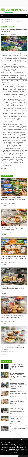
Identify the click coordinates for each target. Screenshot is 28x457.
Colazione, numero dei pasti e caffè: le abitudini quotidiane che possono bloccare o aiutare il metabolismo (13, 347)
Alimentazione (4, 26)
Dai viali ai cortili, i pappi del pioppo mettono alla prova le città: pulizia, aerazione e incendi (18, 428)
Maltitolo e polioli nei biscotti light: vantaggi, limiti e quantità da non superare (14, 228)
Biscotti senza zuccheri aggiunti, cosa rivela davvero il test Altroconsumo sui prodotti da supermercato (12, 317)
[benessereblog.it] (14, 10)
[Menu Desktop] (2, 16)
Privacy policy (21, 439)
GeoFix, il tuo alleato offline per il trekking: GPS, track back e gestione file (18, 366)
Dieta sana (11, 26)
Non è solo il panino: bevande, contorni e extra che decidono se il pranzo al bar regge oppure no (14, 287)
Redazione (5, 439)
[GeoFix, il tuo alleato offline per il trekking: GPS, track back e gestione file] (4, 366)
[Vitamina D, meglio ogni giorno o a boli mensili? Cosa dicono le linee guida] (4, 401)
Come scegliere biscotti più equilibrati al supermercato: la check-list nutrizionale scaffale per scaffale (13, 199)
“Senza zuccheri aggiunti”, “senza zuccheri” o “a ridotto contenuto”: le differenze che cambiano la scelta (13, 258)
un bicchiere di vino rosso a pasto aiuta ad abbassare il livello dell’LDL (15, 151)
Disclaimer (13, 439)
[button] (26, 16)
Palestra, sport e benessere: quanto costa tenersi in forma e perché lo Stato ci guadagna (18, 410)
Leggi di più (4, 205)
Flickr (5, 168)
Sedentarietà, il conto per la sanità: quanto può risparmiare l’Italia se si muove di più (18, 384)
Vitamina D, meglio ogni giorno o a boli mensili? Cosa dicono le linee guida (18, 401)
